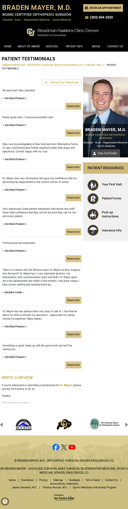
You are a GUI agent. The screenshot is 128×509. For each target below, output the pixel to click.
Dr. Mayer (66, 385)
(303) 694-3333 (101, 17)
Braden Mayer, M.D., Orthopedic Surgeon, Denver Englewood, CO (42, 65)
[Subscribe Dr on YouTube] (72, 448)
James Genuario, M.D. (24, 487)
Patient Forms (111, 198)
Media (96, 46)
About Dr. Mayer (29, 46)
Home (7, 46)
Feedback (74, 480)
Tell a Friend (93, 480)
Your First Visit (112, 184)
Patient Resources (106, 168)
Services (52, 46)
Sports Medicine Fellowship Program (94, 487)
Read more (73, 106)
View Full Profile (107, 153)
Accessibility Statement (64, 483)
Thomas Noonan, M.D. (54, 487)
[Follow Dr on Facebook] (56, 448)
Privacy (43, 480)
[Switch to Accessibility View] (5, 501)
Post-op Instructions (110, 214)
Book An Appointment (106, 8)
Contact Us (115, 46)
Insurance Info (112, 230)
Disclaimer (27, 480)
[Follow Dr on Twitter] (64, 448)
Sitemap (58, 480)
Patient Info (74, 46)
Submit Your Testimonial (64, 82)
